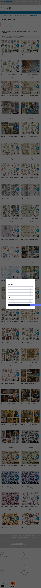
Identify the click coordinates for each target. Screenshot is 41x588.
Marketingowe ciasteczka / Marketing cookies (19, 290)
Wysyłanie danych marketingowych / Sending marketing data (19, 297)
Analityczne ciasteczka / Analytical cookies (19, 293)
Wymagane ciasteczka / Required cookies (18, 287)
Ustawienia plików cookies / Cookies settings (18, 283)
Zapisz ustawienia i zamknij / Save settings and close (19, 304)
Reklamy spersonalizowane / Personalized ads (19, 300)
